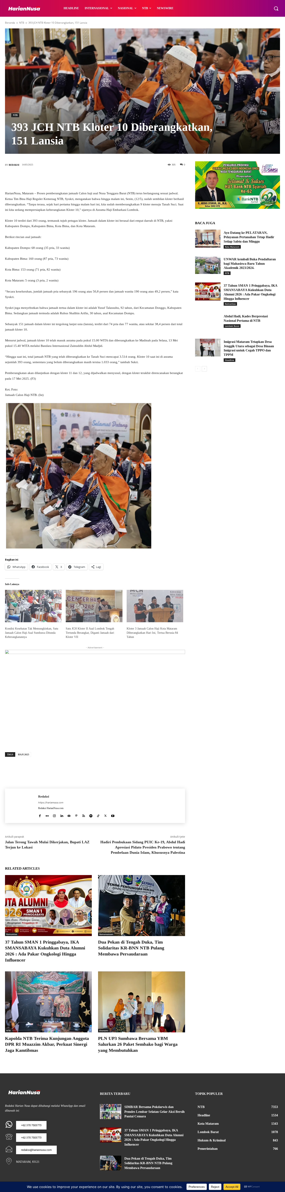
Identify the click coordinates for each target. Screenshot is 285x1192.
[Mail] (69, 815)
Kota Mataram (232, 246)
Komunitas (11, 934)
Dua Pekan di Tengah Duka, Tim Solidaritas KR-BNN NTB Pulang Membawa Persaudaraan (131, 948)
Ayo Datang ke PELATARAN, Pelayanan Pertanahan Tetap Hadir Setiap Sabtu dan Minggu (249, 237)
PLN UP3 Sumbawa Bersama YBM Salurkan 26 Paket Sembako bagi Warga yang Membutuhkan (138, 1044)
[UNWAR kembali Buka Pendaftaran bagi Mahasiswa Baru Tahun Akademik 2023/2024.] (208, 265)
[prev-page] (197, 368)
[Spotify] (90, 815)
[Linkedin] (61, 815)
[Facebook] (76, 178)
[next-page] (204, 368)
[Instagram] (54, 815)
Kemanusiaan (106, 934)
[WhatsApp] (113, 178)
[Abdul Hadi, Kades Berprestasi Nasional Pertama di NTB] (208, 322)
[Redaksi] (21, 806)
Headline (229, 360)
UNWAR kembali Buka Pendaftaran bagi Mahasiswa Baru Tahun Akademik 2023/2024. (250, 263)
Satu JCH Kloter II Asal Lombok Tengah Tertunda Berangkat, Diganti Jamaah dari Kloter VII (90, 633)
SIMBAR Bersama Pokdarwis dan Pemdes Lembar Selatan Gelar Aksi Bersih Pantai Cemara (154, 1111)
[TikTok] (98, 815)
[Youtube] (112, 815)
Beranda (10, 22)
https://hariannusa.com (50, 802)
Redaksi (14, 165)
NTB (21, 22)
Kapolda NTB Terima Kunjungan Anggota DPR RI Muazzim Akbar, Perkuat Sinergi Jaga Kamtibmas (47, 1044)
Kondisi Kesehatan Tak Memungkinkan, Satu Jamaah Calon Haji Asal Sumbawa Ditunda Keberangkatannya (31, 633)
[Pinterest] (101, 178)
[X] (88, 178)
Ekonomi (103, 1030)
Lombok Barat (232, 325)
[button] (276, 8)
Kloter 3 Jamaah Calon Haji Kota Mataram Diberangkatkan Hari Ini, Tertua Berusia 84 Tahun (152, 633)
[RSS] (83, 815)
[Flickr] (47, 815)
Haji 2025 (23, 754)
